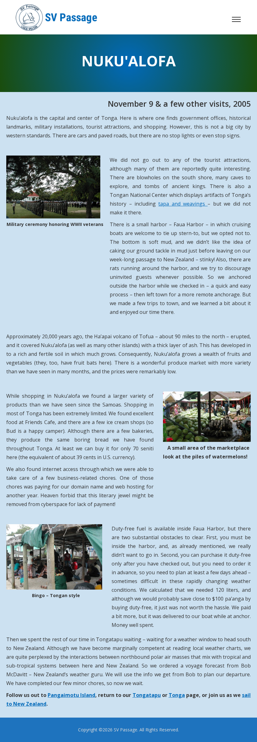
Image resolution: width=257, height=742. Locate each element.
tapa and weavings (182, 203)
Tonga (177, 695)
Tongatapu (147, 695)
